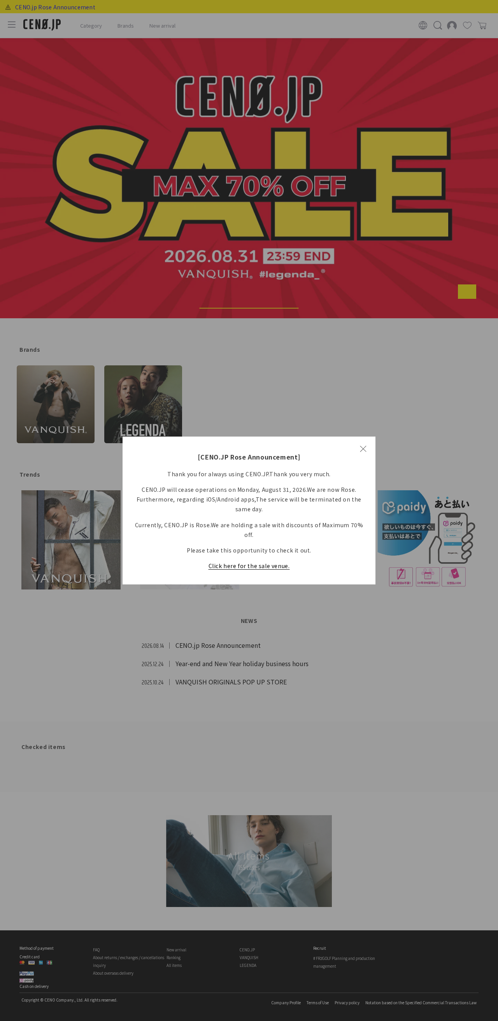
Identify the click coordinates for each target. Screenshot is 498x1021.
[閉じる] (363, 449)
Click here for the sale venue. (249, 566)
